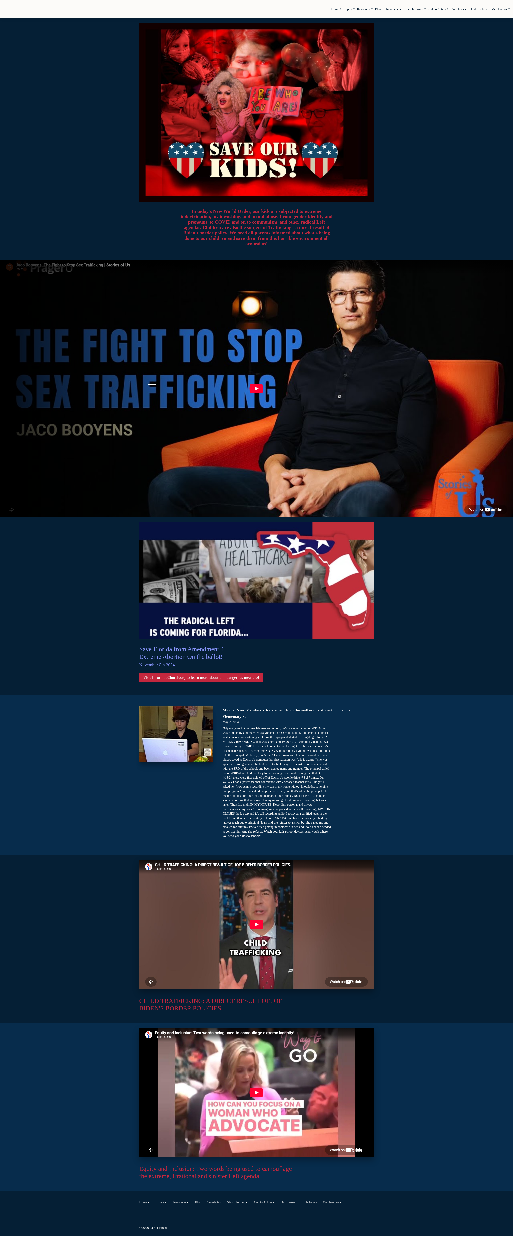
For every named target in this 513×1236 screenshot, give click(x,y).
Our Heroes (458, 9)
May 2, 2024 (231, 722)
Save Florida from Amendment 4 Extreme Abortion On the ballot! (181, 656)
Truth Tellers (479, 9)
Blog (378, 9)
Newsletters (393, 9)
